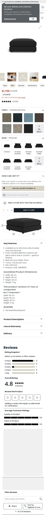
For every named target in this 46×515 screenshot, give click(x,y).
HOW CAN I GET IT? (10, 176)
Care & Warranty (12, 326)
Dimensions (32, 86)
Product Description (14, 319)
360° (12, 86)
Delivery (8, 333)
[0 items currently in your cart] (42, 7)
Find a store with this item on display (25, 203)
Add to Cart (29, 210)
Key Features (10, 243)
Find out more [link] (10, 19)
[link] (23, 342)
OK (33, 19)
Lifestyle (21, 86)
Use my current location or (24, 188)
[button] (23, 176)
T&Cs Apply (21, 97)
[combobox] (23, 195)
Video (5, 86)
